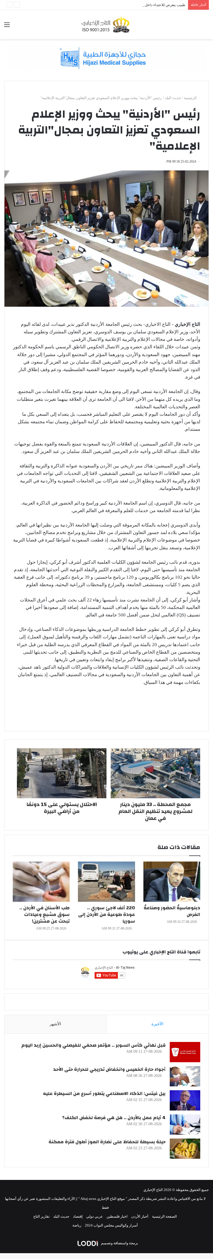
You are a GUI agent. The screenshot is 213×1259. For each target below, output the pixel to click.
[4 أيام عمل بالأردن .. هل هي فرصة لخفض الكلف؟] (185, 1124)
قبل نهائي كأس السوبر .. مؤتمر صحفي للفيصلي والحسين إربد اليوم (93, 1045)
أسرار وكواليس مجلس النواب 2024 (111, 1225)
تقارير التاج (41, 1216)
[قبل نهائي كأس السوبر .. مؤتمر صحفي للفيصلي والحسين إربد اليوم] (185, 1052)
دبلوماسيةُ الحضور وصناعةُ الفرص (172, 911)
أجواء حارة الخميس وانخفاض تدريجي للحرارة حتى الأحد (109, 1069)
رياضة (76, 1225)
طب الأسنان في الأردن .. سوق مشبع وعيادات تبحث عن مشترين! (44, 914)
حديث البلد (173, 98)
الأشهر (55, 1024)
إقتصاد (78, 1216)
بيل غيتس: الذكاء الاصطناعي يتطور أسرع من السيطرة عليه (104, 1093)
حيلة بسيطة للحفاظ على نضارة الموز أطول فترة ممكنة (107, 1141)
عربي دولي (94, 1216)
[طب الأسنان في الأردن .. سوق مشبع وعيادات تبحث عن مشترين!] (41, 882)
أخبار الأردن (139, 1216)
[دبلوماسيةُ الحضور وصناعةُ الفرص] (171, 882)
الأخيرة (157, 1024)
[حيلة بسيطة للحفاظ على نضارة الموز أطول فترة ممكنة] (185, 1149)
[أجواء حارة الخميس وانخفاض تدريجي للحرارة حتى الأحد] (185, 1076)
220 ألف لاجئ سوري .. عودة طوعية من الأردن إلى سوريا (106, 914)
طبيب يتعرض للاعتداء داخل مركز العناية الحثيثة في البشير (142, 5)
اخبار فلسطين (117, 1216)
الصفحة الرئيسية (164, 1216)
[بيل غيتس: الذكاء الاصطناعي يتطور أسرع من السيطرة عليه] (185, 1100)
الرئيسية (190, 98)
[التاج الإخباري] (106, 24)
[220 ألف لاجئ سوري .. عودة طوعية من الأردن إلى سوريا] (106, 882)
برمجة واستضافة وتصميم (119, 1243)
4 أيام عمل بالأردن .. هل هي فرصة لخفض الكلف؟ (114, 1117)
